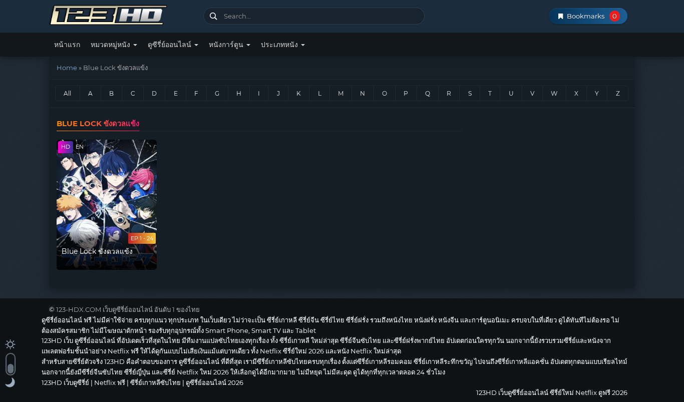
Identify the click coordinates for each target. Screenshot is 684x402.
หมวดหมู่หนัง (111, 44)
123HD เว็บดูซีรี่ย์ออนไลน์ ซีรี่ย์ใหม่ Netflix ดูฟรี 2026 (122, 14)
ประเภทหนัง (280, 44)
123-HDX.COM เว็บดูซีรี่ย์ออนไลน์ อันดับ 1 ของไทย (128, 309)
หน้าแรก (67, 44)
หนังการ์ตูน (227, 44)
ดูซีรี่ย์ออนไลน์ (170, 44)
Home (67, 68)
